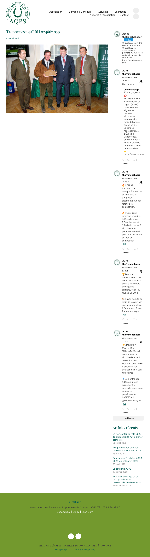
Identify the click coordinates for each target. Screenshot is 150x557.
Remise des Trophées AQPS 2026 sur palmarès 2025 (127, 459)
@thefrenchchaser (129, 77)
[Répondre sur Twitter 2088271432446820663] (124, 249)
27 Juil (125, 271)
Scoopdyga (63, 511)
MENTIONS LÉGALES (50, 545)
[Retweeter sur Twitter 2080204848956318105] (129, 409)
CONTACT (106, 545)
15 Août (125, 81)
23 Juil (125, 341)
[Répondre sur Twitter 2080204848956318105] (124, 409)
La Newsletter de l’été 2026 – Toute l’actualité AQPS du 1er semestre (128, 437)
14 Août (125, 182)
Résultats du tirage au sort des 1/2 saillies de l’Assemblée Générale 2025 (127, 479)
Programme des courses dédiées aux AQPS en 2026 (127, 449)
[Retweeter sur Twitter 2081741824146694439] (129, 320)
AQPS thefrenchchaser (131, 72)
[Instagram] (78, 536)
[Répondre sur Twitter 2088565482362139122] (124, 160)
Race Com (87, 511)
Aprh (76, 511)
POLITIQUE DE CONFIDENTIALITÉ (81, 545)
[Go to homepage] (18, 13)
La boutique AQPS (122, 468)
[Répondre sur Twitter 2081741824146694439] (124, 320)
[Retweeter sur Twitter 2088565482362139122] (129, 160)
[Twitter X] (71, 536)
